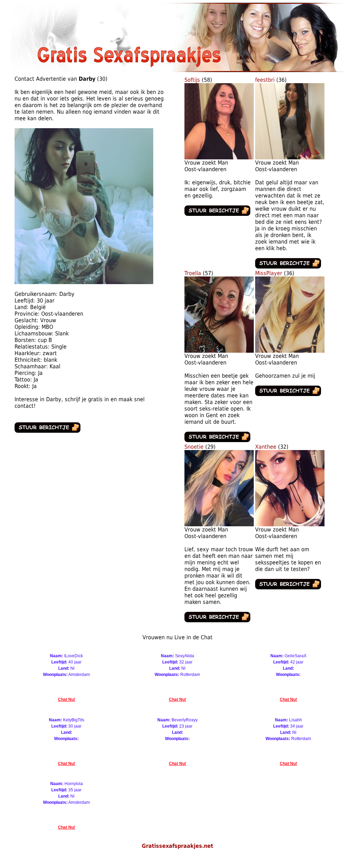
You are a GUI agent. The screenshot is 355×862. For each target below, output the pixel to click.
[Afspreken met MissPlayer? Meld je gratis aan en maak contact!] (289, 351)
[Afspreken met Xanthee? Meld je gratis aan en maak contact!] (289, 524)
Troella (192, 273)
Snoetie (194, 446)
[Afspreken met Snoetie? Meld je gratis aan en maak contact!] (219, 524)
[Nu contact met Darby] (47, 431)
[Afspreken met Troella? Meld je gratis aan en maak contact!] (219, 351)
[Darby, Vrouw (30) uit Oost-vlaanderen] (84, 282)
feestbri (265, 80)
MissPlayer (268, 273)
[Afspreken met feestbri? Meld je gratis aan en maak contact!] (289, 157)
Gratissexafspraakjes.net (177, 846)
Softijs (192, 80)
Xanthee (265, 446)
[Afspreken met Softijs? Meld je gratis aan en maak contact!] (219, 157)
